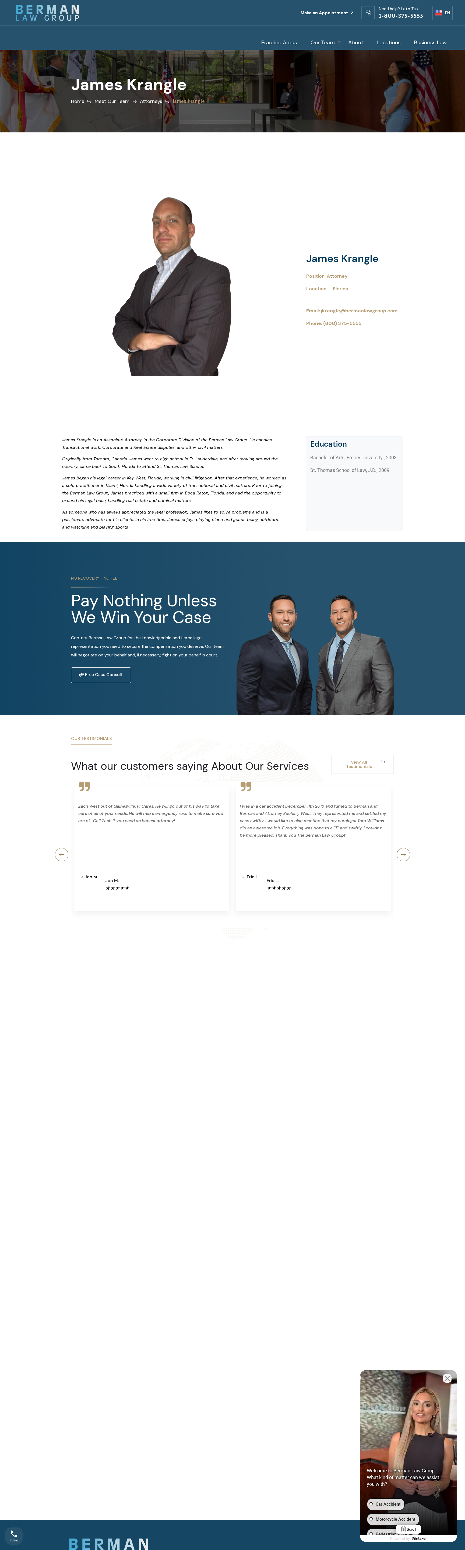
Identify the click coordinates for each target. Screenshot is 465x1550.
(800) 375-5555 (342, 323)
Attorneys (151, 101)
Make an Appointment (325, 13)
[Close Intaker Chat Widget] (447, 1378)
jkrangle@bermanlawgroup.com (359, 311)
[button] (61, 854)
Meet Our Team (112, 101)
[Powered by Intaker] (419, 1538)
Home (77, 101)
